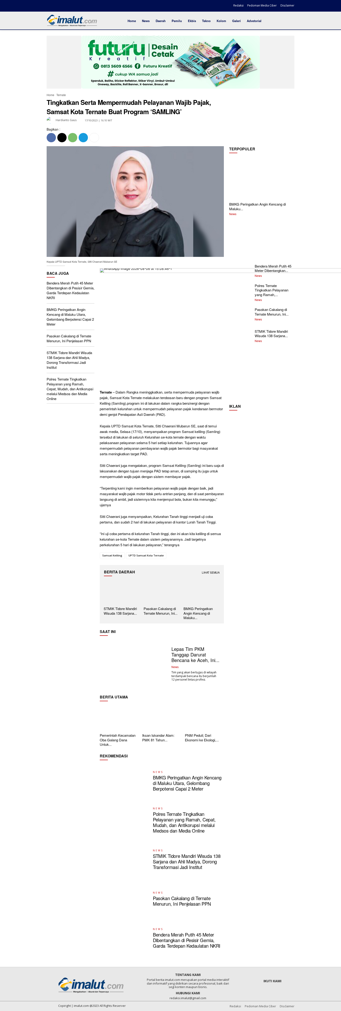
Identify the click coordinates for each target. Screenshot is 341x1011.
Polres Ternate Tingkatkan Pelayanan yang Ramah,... (271, 290)
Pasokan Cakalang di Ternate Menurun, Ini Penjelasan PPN (69, 338)
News (232, 213)
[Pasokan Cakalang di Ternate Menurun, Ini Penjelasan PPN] (162, 592)
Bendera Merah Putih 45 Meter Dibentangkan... (273, 268)
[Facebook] (51, 6)
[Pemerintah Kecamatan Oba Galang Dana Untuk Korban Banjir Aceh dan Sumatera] (119, 718)
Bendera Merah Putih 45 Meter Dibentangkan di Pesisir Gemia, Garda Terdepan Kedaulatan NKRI (70, 290)
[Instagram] (58, 6)
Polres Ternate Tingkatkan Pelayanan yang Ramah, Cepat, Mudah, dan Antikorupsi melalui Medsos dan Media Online (70, 389)
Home (50, 95)
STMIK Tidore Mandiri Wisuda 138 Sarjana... (120, 611)
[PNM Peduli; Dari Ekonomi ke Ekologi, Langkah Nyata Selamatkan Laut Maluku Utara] (204, 718)
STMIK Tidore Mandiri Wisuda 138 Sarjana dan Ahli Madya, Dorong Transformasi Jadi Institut (69, 360)
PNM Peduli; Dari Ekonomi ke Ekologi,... (202, 737)
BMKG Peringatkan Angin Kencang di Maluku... (257, 206)
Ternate (61, 95)
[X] (66, 6)
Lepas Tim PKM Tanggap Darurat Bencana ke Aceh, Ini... (195, 654)
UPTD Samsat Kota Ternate (146, 555)
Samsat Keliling (112, 555)
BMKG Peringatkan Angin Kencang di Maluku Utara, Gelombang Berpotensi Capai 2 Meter (70, 316)
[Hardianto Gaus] (51, 120)
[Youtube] (74, 6)
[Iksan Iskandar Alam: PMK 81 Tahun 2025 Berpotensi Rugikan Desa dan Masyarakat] (161, 718)
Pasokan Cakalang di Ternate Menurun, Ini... (160, 611)
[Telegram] (83, 137)
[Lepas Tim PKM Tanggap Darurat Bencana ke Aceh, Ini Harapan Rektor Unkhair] (134, 664)
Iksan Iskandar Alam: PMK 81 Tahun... (158, 737)
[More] (94, 137)
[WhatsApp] (72, 137)
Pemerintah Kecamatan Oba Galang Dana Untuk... (117, 740)
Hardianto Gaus (66, 120)
